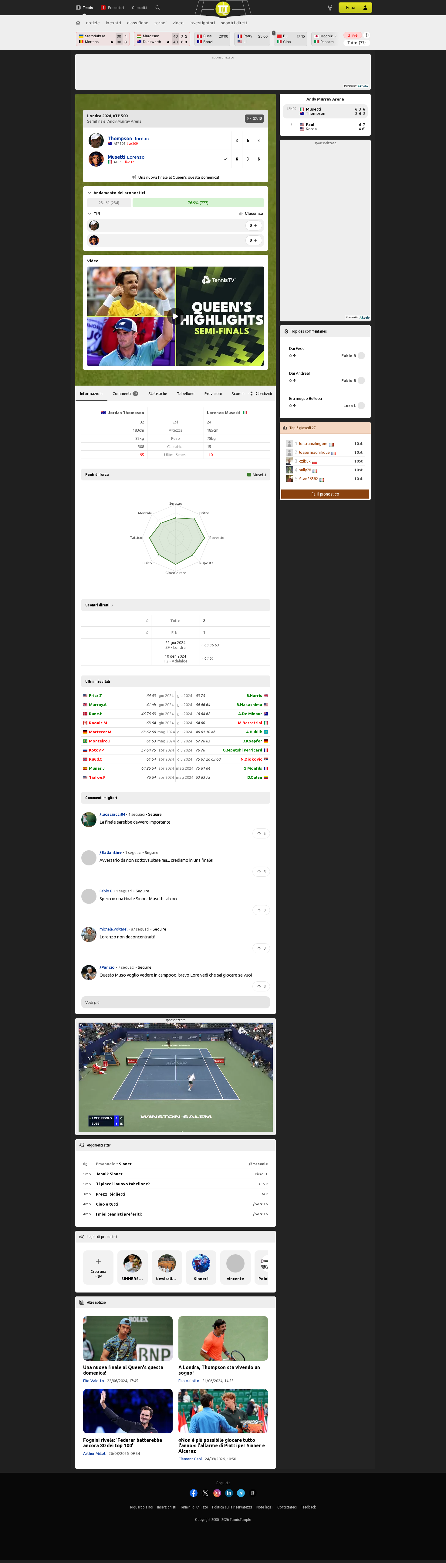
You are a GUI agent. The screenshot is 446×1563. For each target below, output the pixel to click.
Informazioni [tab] (91, 393)
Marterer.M (100, 732)
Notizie (93, 22)
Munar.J (97, 768)
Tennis (88, 7)
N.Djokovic (251, 759)
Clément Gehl (190, 1459)
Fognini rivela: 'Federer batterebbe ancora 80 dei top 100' (122, 1442)
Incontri (113, 22)
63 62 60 (148, 732)
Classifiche (138, 22)
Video (178, 22)
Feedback (308, 1507)
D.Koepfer (252, 741)
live (353, 35)
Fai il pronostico (325, 494)
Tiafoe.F (97, 777)
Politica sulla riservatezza (232, 1507)
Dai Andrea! (299, 373)
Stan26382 (308, 478)
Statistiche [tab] (157, 393)
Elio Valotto (93, 1381)
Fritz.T (95, 695)
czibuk (305, 461)
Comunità (139, 7)
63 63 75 (202, 777)
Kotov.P (96, 750)
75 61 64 (202, 768)
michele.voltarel (114, 929)
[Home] (78, 22)
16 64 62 (202, 714)
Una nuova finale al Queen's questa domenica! (123, 1370)
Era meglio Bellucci (305, 398)
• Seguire (154, 814)
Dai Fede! (297, 348)
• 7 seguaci (125, 967)
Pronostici (116, 7)
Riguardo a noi (141, 1507)
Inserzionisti (166, 1507)
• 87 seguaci (138, 929)
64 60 (200, 723)
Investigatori (202, 22)
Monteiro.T (100, 741)
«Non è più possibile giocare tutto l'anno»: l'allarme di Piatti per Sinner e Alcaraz (221, 1445)
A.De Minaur (250, 714)
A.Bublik (254, 732)
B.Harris (254, 695)
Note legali (264, 1507)
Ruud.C (95, 759)
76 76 (200, 750)
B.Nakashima (249, 704)
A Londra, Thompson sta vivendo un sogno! (219, 1370)
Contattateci (287, 1507)
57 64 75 (148, 750)
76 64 (151, 777)
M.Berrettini (250, 723)
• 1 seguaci (135, 814)
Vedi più (92, 1002)
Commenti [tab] (125, 393)
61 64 (151, 759)
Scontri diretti (235, 22)
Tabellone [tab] (185, 393)
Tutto (356, 42)
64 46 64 (202, 704)
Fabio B (106, 891)
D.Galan (254, 777)
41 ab (151, 704)
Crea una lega (98, 1273)
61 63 (151, 741)
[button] (157, 7)
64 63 (151, 695)
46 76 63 (148, 714)
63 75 (200, 695)
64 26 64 (148, 768)
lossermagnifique (314, 452)
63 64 (151, 723)
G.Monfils (252, 768)
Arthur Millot (94, 1453)
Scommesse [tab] (242, 393)
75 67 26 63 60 (207, 759)
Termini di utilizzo (194, 1507)
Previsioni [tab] (213, 393)
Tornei (160, 22)
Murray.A (97, 704)
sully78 (305, 470)
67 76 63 (202, 741)
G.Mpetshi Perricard (242, 750)
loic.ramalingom (313, 443)
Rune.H (96, 714)
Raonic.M (98, 723)
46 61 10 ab (205, 732)
